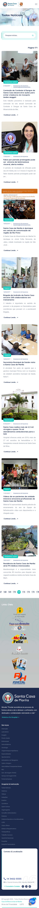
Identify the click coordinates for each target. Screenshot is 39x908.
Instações (4, 797)
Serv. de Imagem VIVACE (9, 773)
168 (5, 592)
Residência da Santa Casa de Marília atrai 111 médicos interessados (19, 564)
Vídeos (4, 794)
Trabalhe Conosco (7, 835)
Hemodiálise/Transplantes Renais (12, 766)
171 (19, 592)
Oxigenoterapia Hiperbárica (10, 750)
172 (23, 592)
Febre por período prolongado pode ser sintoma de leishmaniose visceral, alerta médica (19, 162)
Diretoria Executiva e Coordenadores (12, 819)
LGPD (3, 822)
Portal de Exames (7, 779)
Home (3, 20)
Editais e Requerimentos (9, 828)
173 (28, 592)
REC (3, 769)
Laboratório (5, 732)
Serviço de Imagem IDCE (9, 776)
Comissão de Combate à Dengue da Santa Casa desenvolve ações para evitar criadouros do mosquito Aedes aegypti (19, 93)
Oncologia (5, 747)
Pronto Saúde (6, 738)
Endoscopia (5, 741)
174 (33, 592)
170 (14, 592)
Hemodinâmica (6, 744)
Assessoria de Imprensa (20, 156)
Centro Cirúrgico (6, 763)
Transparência (6, 832)
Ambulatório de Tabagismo (10, 760)
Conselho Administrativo (9, 813)
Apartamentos (6, 757)
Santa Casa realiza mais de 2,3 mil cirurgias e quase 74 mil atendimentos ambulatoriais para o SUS (19, 430)
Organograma (6, 810)
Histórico (4, 791)
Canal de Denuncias (7, 838)
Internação (5, 729)
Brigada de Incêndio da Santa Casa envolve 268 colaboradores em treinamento (18, 297)
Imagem (4, 735)
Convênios (5, 803)
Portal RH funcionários (8, 844)
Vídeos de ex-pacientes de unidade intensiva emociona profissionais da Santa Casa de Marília (19, 498)
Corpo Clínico (6, 825)
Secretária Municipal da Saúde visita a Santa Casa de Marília (19, 363)
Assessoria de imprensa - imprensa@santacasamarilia (21, 86)
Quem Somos (6, 806)
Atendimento (8, 220)
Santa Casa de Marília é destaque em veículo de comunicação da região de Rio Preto (18, 230)
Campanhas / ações (11, 82)
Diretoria (7, 355)
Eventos (7, 288)
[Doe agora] (32, 901)
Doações (4, 841)
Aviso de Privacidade (9, 904)
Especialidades (6, 754)
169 (9, 592)
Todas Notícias (6, 788)
